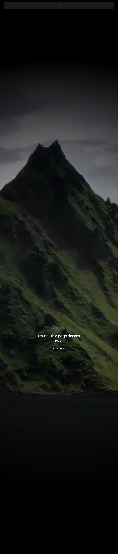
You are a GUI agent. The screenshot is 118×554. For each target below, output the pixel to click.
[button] (59, 348)
